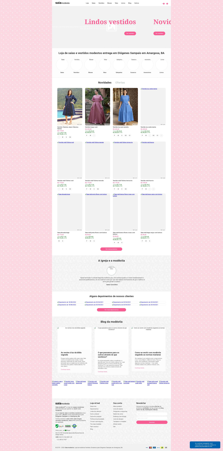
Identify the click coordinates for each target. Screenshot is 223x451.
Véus (116, 3)
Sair (114, 426)
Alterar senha (117, 424)
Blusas (109, 3)
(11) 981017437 (62, 439)
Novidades (105, 82)
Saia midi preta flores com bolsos (96, 232)
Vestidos (101, 3)
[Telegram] (161, 426)
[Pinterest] (151, 426)
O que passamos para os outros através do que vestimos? (108, 354)
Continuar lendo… (66, 369)
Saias (93, 3)
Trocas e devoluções (96, 421)
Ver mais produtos (111, 249)
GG (70, 137)
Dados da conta (118, 414)
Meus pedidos (117, 406)
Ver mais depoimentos (111, 310)
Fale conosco (94, 426)
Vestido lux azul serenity (121, 127)
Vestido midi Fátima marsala (94, 180)
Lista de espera (118, 409)
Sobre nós (93, 406)
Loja (87, 3)
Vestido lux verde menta (148, 127)
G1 (129, 135)
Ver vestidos (66, 33)
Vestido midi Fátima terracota (122, 180)
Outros (136, 3)
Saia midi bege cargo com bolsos (151, 232)
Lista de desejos (118, 419)
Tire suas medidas (95, 424)
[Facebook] (142, 426)
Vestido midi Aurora (147, 180)
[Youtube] (155, 426)
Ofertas (120, 82)
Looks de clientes (95, 411)
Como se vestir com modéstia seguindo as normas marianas (148, 353)
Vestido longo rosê (91, 127)
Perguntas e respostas (120, 411)
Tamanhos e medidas (119, 421)
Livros (123, 3)
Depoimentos (94, 409)
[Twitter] (145, 426)
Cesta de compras (95, 416)
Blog (129, 3)
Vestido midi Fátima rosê (65, 180)
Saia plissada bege (63, 232)
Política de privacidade (97, 419)
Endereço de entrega (119, 416)
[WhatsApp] (158, 426)
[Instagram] (148, 426)
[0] (166, 3)
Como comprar (94, 414)
